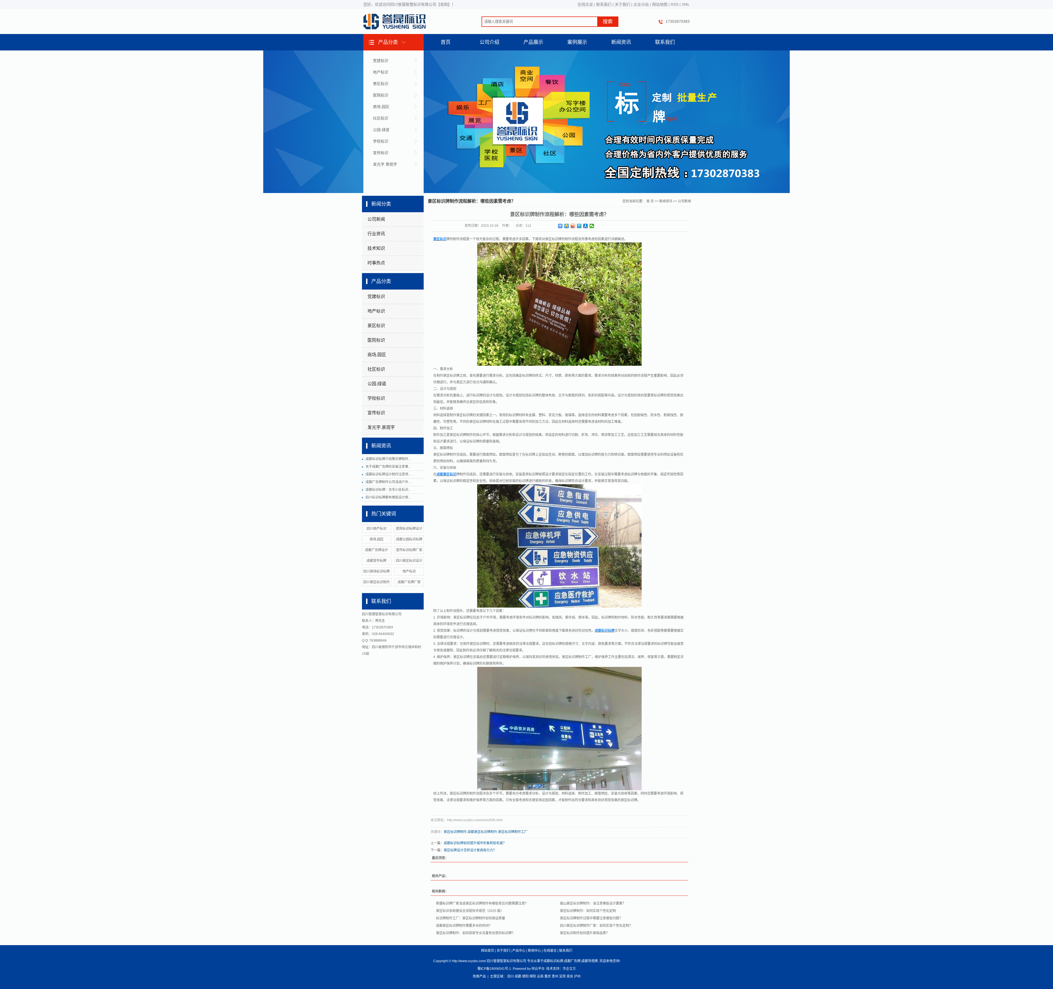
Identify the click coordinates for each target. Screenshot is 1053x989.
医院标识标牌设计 (409, 529)
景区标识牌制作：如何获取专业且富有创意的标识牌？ (475, 933)
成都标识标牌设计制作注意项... (388, 474)
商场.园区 (381, 106)
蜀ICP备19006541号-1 (494, 969)
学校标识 (380, 141)
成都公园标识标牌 (409, 539)
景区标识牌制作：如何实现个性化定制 (588, 911)
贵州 (555, 976)
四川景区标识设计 (409, 561)
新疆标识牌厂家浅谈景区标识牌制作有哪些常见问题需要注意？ (482, 903)
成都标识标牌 (553, 961)
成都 (518, 976)
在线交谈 (585, 4)
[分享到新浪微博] (573, 226)
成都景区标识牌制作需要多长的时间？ (464, 926)
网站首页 (487, 951)
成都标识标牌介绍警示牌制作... (388, 459)
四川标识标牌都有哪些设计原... (388, 497)
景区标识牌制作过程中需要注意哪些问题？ (591, 918)
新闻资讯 (621, 42)
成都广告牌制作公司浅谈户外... (388, 482)
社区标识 (380, 118)
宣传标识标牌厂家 (409, 550)
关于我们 (622, 4)
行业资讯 (376, 233)
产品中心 (518, 951)
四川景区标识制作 (376, 582)
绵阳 (533, 976)
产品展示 (533, 42)
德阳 (525, 976)
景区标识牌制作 (455, 832)
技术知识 (376, 248)
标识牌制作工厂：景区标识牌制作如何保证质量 (470, 918)
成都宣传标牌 (376, 561)
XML (686, 4)
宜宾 (562, 976)
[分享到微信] (592, 226)
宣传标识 (380, 153)
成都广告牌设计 (376, 550)
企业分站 (641, 4)
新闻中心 (534, 951)
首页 (446, 42)
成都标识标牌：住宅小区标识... (388, 490)
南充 (570, 976)
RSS (674, 4)
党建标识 (380, 60)
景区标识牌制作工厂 (513, 832)
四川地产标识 (376, 529)
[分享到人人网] (585, 226)
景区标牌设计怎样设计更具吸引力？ (470, 850)
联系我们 (604, 4)
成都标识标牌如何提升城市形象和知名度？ (475, 843)
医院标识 (380, 95)
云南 (540, 976)
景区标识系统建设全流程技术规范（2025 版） (470, 911)
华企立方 (569, 969)
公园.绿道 (381, 129)
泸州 (577, 976)
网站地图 (659, 4)
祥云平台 (538, 969)
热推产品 (479, 976)
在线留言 (550, 951)
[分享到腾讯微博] (579, 226)
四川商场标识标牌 (376, 571)
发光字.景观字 (385, 164)
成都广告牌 (572, 961)
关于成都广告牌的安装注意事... (388, 467)
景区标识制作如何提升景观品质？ (584, 933)
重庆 (547, 976)
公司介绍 (489, 42)
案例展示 (577, 42)
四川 (510, 976)
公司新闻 (376, 219)
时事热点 (376, 262)
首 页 (650, 201)
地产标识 (380, 72)
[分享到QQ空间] (566, 226)
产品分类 (388, 42)
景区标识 (380, 83)
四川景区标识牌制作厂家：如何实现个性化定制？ (596, 926)
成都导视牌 (589, 961)
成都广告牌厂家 (409, 582)
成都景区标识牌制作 (482, 832)
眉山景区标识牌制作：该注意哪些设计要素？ (593, 903)
